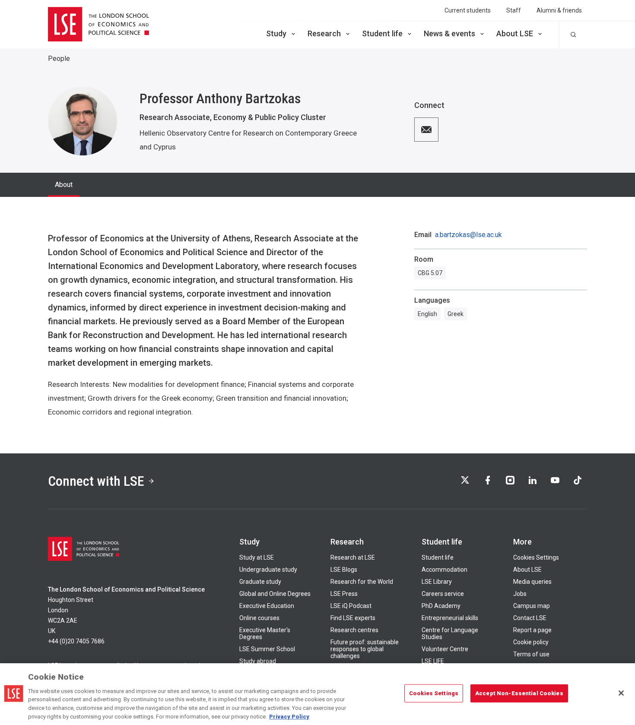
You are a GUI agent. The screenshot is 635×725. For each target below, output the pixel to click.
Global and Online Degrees (275, 593)
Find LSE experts (352, 617)
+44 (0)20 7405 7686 (76, 641)
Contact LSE (529, 617)
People (59, 58)
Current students (467, 10)
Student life (382, 33)
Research (324, 33)
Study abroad (257, 661)
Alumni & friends (559, 10)
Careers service (443, 593)
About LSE (514, 33)
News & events (449, 33)
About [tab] (64, 184)
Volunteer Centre (445, 649)
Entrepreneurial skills (450, 617)
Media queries (532, 581)
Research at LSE (352, 557)
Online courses (259, 617)
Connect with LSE (96, 481)
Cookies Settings (536, 557)
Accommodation (444, 569)
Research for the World (361, 581)
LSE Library (437, 581)
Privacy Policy (289, 716)
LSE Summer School (267, 649)
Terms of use (531, 654)
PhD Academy (441, 605)
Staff (513, 10)
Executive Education (266, 605)
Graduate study (260, 581)
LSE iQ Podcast (350, 605)
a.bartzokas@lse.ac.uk (468, 234)
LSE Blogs (343, 569)
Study (276, 33)
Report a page (532, 630)
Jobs (520, 593)
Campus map (531, 605)
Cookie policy (531, 642)
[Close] (621, 693)
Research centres (354, 630)
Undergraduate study (268, 569)
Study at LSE (256, 557)
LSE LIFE (433, 661)
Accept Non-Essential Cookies (519, 693)
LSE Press (344, 593)
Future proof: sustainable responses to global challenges (364, 649)
